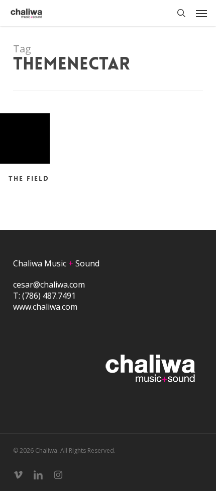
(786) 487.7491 (49, 295)
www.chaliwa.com (45, 306)
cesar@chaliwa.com (49, 284)
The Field (29, 178)
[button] (201, 13)
